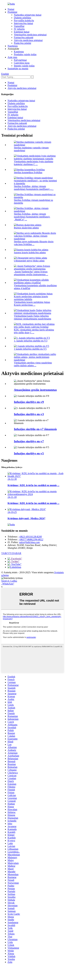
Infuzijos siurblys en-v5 (29, 453)
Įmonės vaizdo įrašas (24, 65)
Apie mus (12, 57)
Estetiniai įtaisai (21, 31)
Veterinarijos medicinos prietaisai (30, 34)
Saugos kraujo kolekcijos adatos (30, 252)
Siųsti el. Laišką (9, 581)
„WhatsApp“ (7, 583)
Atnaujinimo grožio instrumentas (35, 389)
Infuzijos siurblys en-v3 (29, 414)
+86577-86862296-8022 (30, 539)
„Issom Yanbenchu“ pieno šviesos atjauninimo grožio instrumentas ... (31, 273)
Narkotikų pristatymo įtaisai (27, 14)
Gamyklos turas (22, 63)
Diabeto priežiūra (22, 17)
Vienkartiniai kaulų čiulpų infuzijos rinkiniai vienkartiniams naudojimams (32, 317)
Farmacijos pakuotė (23, 37)
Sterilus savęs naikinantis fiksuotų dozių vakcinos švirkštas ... (33, 243)
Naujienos (13, 46)
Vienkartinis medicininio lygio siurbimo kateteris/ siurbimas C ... (33, 163)
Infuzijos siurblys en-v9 (29, 402)
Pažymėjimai (20, 60)
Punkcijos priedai (22, 43)
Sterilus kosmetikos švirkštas (28, 172)
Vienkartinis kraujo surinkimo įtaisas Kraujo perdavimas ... (32, 303)
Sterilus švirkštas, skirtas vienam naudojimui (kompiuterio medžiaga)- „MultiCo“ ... (32, 217)
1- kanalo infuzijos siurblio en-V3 (30, 340)
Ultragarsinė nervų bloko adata (29, 260)
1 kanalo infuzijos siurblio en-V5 (30, 349)
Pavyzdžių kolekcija (24, 20)
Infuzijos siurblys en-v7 (29, 441)
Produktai (12, 12)
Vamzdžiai (19, 26)
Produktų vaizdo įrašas (25, 54)
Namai (11, 9)
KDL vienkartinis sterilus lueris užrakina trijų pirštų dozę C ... (34, 331)
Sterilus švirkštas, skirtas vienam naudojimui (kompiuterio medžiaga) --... (33, 187)
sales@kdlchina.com (29, 542)
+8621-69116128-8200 (30, 536)
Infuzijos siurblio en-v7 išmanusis (35, 429)
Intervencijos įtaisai (23, 23)
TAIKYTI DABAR (11, 553)
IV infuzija (19, 29)
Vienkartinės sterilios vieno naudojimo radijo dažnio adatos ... (33, 364)
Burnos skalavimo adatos (26, 227)
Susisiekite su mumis (18, 68)
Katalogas (19, 51)
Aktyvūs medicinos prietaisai (28, 40)
